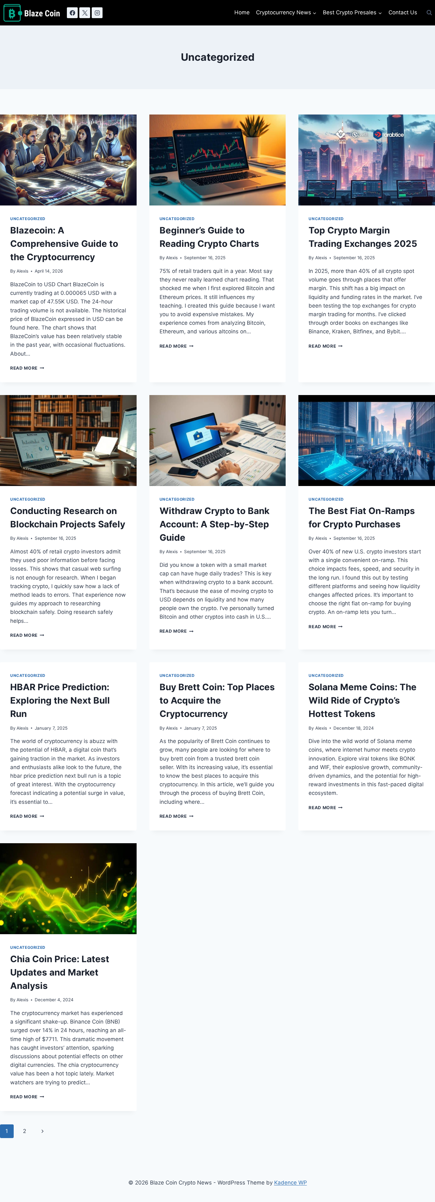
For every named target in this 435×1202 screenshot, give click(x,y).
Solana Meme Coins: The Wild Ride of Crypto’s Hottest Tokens (363, 700)
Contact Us (403, 12)
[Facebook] (72, 12)
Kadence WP (290, 1182)
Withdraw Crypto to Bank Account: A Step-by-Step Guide (214, 524)
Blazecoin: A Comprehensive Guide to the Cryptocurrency (64, 243)
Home (242, 12)
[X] (84, 12)
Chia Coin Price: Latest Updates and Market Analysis (59, 972)
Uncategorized (28, 218)
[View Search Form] (429, 12)
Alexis (22, 271)
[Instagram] (97, 12)
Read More (27, 368)
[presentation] (68, 160)
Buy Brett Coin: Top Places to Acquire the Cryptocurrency (217, 700)
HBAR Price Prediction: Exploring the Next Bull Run (60, 700)
